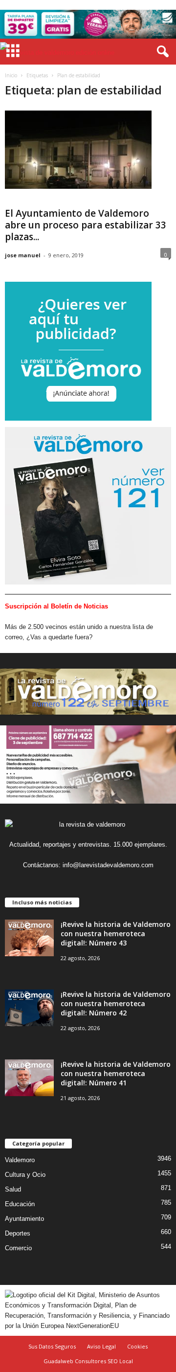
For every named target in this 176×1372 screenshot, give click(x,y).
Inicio (11, 75)
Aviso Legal (101, 1346)
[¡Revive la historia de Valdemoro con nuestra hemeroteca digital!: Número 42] (29, 1008)
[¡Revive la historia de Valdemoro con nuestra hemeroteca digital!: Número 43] (29, 938)
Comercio (18, 1248)
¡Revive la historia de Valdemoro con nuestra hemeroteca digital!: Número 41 (116, 1073)
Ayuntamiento (24, 1218)
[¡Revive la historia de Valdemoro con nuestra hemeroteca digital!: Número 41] (29, 1078)
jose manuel (23, 255)
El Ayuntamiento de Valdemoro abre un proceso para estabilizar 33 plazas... (85, 225)
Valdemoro (20, 1160)
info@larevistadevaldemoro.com (108, 865)
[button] (161, 52)
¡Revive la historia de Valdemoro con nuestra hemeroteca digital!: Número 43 (116, 933)
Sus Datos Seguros (52, 1346)
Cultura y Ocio (25, 1174)
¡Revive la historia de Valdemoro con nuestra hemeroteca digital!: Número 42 (116, 1003)
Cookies (137, 1346)
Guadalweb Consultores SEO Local (88, 1361)
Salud (13, 1189)
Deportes (17, 1233)
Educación (20, 1204)
